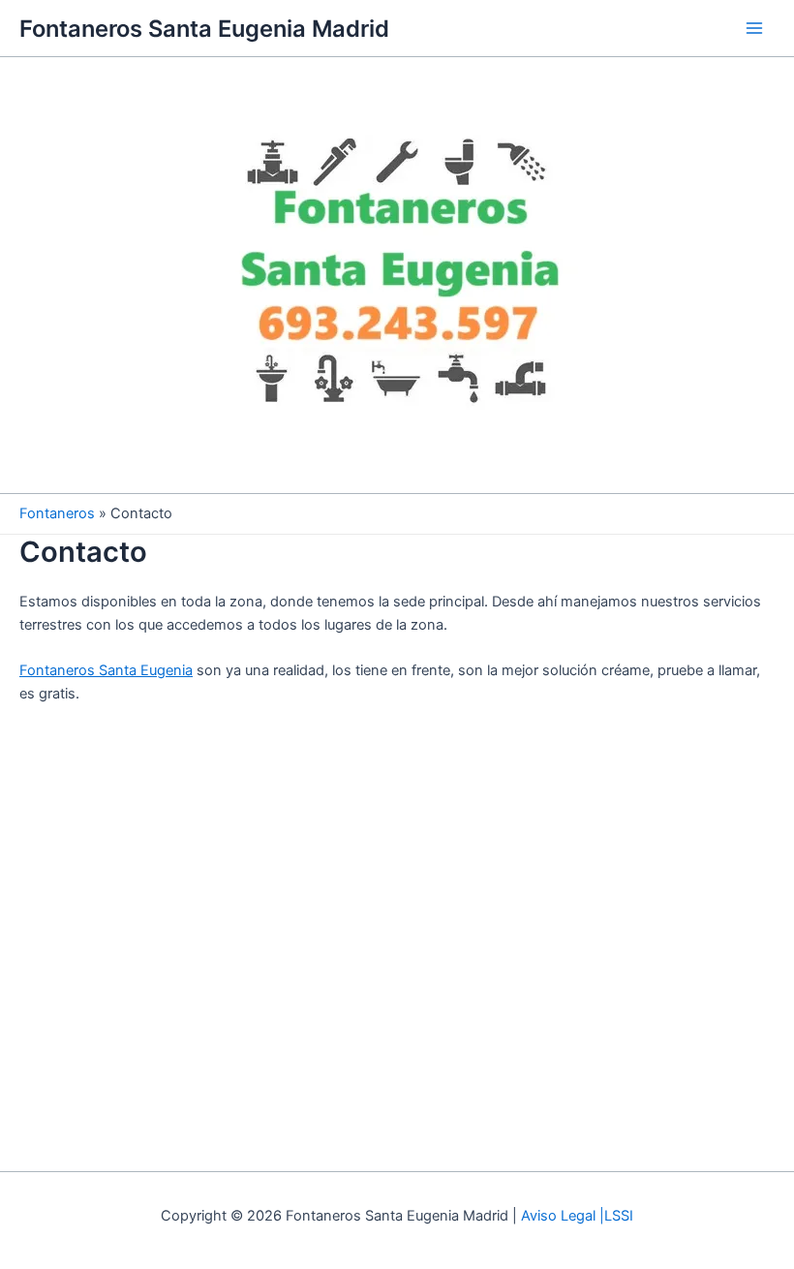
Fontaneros (57, 513)
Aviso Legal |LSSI (577, 1215)
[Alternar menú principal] (754, 28)
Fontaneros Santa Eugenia (106, 670)
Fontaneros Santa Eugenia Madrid (204, 29)
